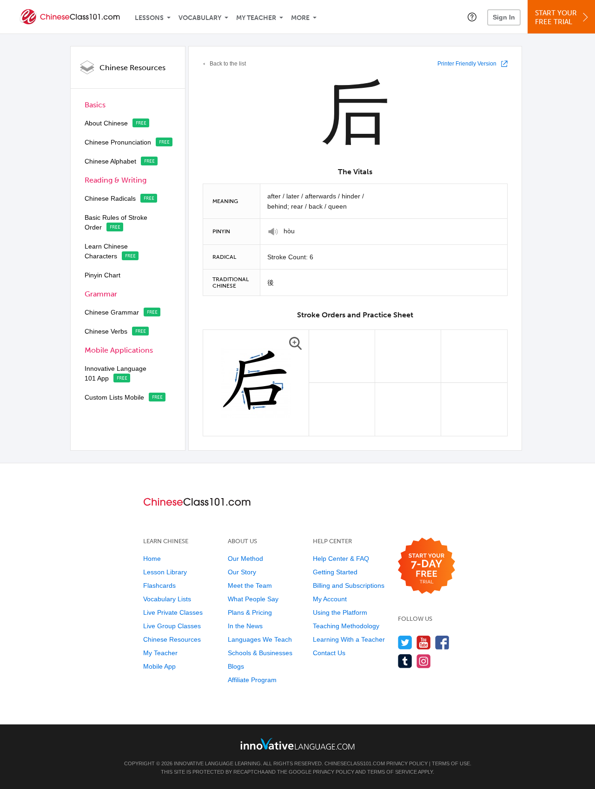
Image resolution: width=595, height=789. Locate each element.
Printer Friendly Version (466, 63)
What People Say (253, 599)
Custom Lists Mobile (114, 397)
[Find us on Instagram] (423, 661)
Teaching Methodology (346, 626)
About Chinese (106, 123)
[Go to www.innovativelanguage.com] (297, 743)
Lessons (149, 18)
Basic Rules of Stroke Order (116, 222)
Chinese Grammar (112, 312)
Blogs (236, 666)
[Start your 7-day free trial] (426, 566)
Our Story (242, 572)
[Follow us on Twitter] (405, 642)
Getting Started (335, 572)
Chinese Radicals (110, 198)
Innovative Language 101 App (115, 373)
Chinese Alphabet (110, 161)
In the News (245, 626)
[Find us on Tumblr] (405, 661)
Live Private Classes (173, 612)
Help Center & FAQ (341, 558)
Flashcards (159, 585)
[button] (472, 16)
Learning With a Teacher (349, 639)
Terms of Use (451, 763)
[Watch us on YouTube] (423, 642)
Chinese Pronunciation (118, 142)
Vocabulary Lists (167, 599)
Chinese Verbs (106, 331)
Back (228, 63)
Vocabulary (199, 18)
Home (152, 558)
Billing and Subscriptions (348, 585)
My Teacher (256, 18)
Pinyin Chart (102, 275)
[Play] (273, 231)
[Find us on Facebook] (442, 642)
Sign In (504, 17)
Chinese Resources (132, 67)
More (300, 18)
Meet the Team (250, 585)
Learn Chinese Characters (106, 251)
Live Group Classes (172, 626)
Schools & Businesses (260, 653)
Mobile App (159, 666)
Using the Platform (340, 612)
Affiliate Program (252, 680)
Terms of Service (392, 772)
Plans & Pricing (250, 612)
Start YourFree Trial (556, 17)
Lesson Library (165, 572)
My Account (330, 599)
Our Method (245, 558)
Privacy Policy (407, 763)
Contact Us (329, 653)
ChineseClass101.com (354, 763)
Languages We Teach (260, 639)
